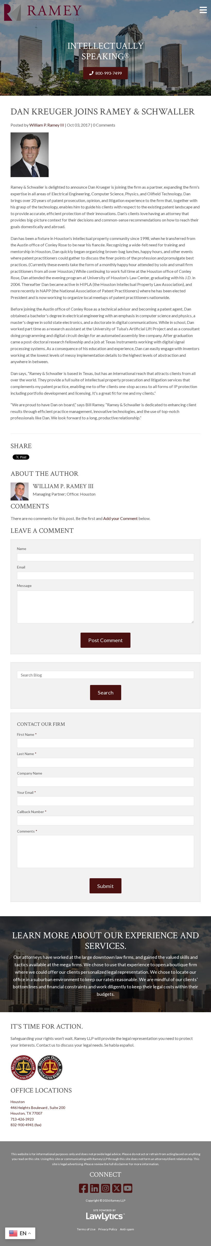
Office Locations (41, 1090)
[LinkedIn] (94, 1188)
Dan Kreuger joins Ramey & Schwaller (103, 112)
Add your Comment (120, 518)
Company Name (29, 773)
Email (21, 567)
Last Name (27, 753)
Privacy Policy (107, 1229)
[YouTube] (127, 1188)
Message (24, 585)
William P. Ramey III (46, 124)
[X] (116, 1188)
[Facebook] (83, 1188)
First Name (27, 734)
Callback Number (32, 811)
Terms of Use (86, 1229)
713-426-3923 (22, 1119)
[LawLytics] (105, 1215)
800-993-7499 (108, 73)
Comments (27, 831)
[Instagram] (105, 1188)
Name (21, 548)
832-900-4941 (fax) (26, 1125)
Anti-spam (127, 1229)
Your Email (26, 792)
